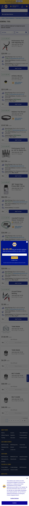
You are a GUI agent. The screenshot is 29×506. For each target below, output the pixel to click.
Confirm (14, 503)
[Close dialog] (27, 242)
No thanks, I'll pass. (14, 260)
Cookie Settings (14, 498)
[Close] (27, 478)
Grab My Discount (14, 257)
